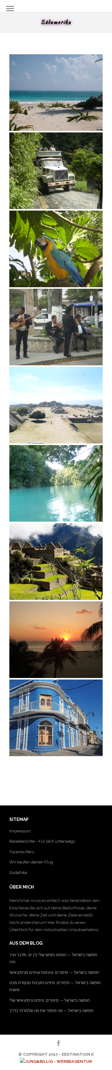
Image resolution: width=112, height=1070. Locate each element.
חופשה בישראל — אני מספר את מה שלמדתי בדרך (51, 1010)
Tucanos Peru (21, 851)
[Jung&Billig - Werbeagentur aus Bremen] (56, 1061)
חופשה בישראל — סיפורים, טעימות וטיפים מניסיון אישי (54, 972)
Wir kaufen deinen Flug (31, 862)
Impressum (20, 831)
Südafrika (18, 872)
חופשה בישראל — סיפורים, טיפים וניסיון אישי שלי (49, 1000)
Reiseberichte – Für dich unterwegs (42, 841)
